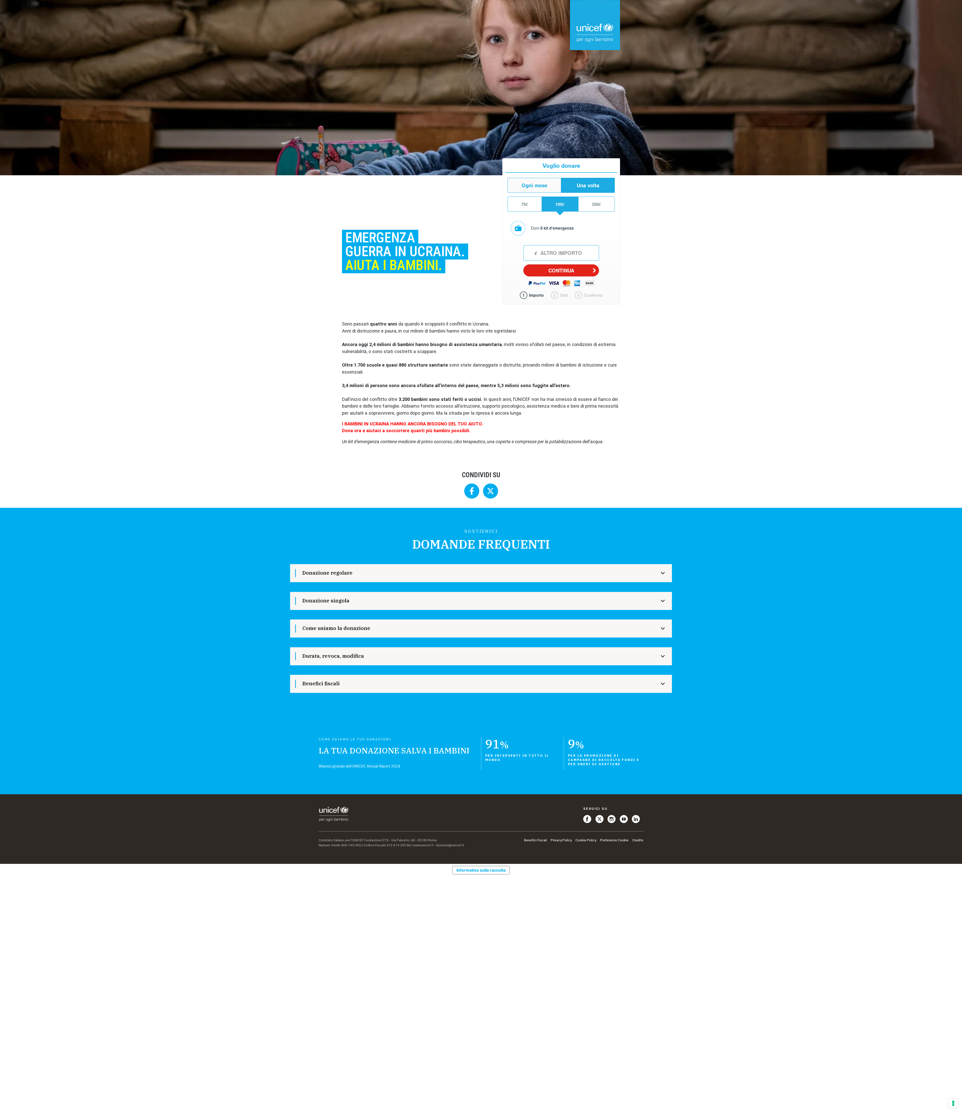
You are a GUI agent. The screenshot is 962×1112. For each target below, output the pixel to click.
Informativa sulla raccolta (481, 870)
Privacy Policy (561, 840)
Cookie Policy (585, 840)
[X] (599, 819)
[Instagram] (612, 819)
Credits (637, 840)
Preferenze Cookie (614, 840)
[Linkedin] (636, 819)
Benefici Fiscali (535, 840)
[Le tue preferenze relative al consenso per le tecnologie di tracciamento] (953, 1103)
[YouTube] (624, 819)
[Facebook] (587, 819)
